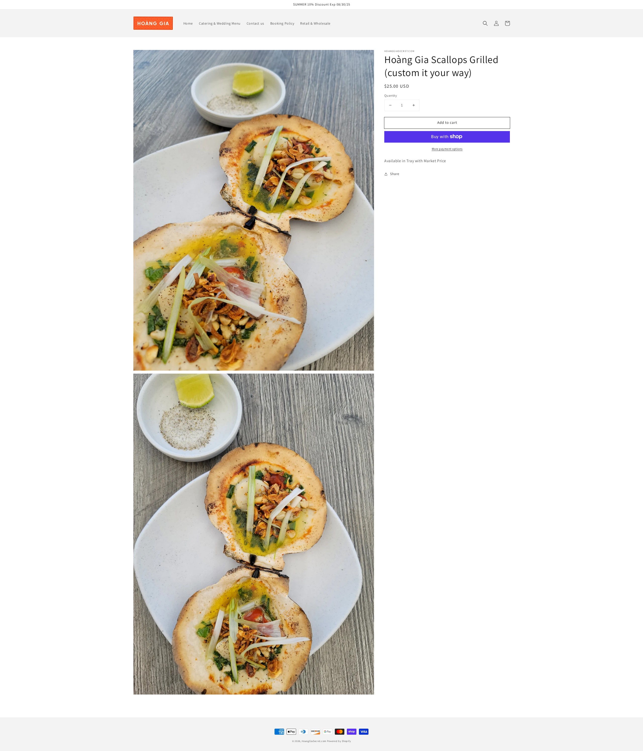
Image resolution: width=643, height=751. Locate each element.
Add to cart (447, 122)
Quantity (390, 95)
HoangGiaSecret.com (314, 741)
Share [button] (394, 173)
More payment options (447, 148)
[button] (485, 23)
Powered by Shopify (339, 741)
